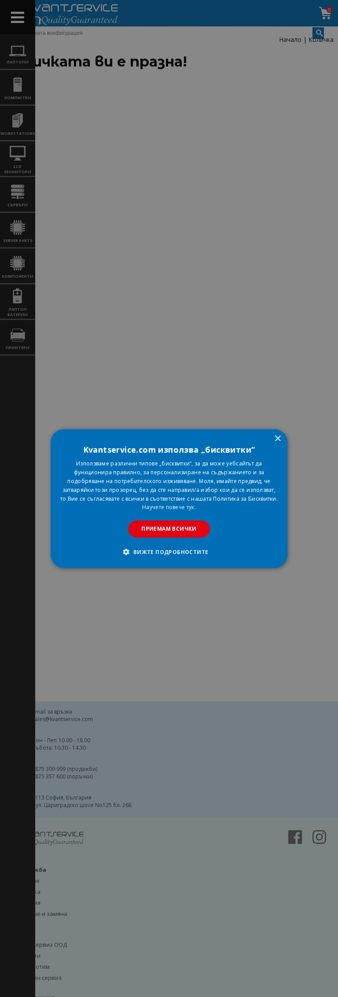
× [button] (277, 438)
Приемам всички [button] (169, 528)
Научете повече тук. (169, 507)
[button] (168, 551)
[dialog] (169, 498)
